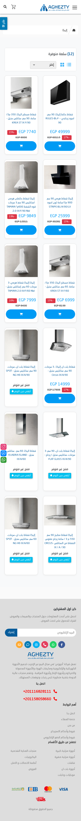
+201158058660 (38, 699)
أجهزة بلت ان (68, 769)
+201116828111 (38, 691)
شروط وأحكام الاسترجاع (63, 731)
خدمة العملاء (68, 719)
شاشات (71, 763)
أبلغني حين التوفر (22, 391)
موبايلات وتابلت (66, 775)
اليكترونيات (30, 757)
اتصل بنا (71, 713)
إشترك (11, 632)
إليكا (65, 30)
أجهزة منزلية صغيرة (65, 757)
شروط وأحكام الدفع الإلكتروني (59, 737)
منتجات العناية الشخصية (23, 751)
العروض (32, 769)
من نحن (71, 725)
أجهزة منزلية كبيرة (65, 751)
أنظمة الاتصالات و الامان (23, 763)
